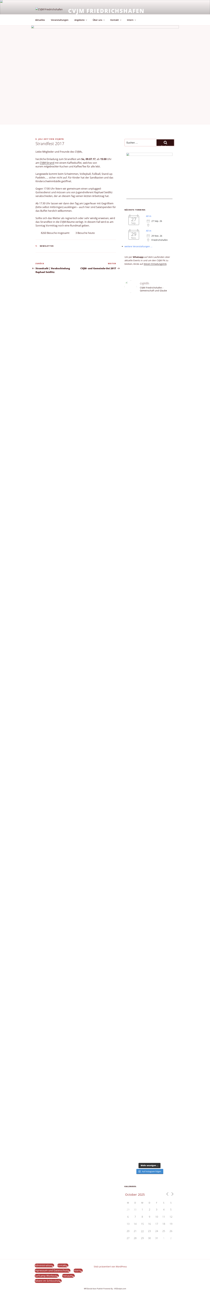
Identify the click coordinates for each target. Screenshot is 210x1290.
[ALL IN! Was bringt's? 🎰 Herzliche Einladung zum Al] (156, 1125)
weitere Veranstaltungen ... (138, 246)
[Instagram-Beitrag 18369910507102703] (130, 744)
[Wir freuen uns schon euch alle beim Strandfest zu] (130, 317)
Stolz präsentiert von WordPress (110, 1266)
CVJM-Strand (47, 162)
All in (148, 216)
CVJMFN (59, 139)
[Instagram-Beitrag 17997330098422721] (156, 863)
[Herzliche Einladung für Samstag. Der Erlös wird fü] (143, 366)
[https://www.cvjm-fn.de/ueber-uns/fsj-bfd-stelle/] (168, 305)
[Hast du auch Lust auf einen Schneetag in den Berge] (143, 1124)
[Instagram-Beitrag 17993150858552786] (130, 1105)
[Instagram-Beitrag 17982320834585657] (143, 744)
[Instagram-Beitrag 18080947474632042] (156, 303)
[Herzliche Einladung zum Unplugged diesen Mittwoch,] (130, 397)
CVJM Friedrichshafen (106, 11)
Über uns (97, 19)
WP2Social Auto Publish (93, 1288)
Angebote (79, 19)
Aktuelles (40, 19)
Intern (130, 19)
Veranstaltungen (59, 19)
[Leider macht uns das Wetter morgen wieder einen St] (168, 485)
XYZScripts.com (120, 1288)
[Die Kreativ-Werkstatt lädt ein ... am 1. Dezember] (168, 1129)
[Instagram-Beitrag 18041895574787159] (156, 744)
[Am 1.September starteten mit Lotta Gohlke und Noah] (156, 537)
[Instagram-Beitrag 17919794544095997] (143, 303)
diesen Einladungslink (155, 263)
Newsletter (47, 246)
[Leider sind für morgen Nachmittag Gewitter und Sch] (168, 795)
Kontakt (114, 19)
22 (142, 1231)
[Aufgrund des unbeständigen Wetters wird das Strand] (130, 894)
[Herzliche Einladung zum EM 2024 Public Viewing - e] (143, 937)
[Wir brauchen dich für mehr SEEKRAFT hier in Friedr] (168, 976)
